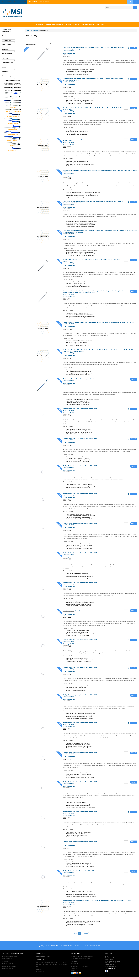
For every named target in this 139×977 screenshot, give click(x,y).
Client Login (100, 24)
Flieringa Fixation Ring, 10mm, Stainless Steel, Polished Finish (80, 408)
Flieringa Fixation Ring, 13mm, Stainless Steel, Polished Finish (80, 493)
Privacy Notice (109, 959)
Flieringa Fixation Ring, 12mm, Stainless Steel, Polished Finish (80, 466)
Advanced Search (44, 1)
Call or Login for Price (69, 53)
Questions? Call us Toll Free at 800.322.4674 (14, 1)
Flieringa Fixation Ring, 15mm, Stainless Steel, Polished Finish (80, 552)
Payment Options (110, 964)
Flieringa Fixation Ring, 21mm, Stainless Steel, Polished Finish (80, 722)
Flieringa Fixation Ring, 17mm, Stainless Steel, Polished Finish (80, 610)
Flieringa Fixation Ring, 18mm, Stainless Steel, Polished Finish (80, 639)
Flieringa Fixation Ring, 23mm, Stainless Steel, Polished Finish (80, 781)
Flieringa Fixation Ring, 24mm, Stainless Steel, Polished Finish (80, 811)
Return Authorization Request (114, 962)
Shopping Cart (33, 1)
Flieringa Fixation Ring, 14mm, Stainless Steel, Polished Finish (80, 523)
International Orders (111, 966)
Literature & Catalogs (72, 24)
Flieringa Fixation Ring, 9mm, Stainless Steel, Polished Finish (79, 871)
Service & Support (88, 24)
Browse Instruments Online (54, 24)
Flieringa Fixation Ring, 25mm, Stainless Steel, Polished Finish (80, 841)
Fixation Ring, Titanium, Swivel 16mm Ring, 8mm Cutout (78, 379)
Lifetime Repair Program (112, 961)
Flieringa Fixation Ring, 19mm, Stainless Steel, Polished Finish (80, 667)
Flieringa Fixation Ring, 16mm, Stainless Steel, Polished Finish (80, 582)
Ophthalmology (35, 30)
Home (27, 30)
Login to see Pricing (68, 50)
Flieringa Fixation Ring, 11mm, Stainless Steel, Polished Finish (80, 438)
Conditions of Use (110, 958)
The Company (39, 24)
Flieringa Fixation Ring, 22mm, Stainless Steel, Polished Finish (80, 752)
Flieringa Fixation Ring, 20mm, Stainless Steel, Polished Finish (80, 695)
